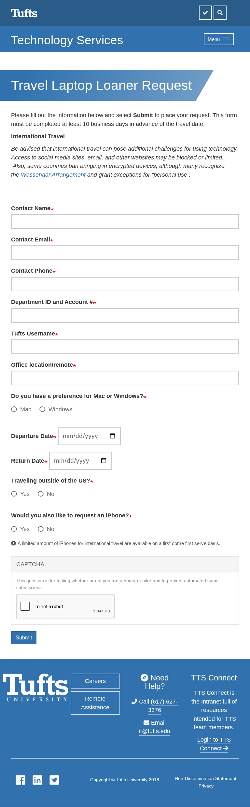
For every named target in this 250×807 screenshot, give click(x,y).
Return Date (27, 461)
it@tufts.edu (154, 731)
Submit (24, 637)
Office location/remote (42, 365)
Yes (25, 494)
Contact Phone (31, 270)
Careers (95, 681)
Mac (25, 409)
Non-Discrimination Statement (205, 778)
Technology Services (67, 40)
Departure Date (32, 436)
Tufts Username (33, 333)
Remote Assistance (95, 702)
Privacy (206, 785)
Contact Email (30, 239)
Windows (60, 409)
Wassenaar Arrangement (53, 174)
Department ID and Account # (52, 302)
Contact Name (30, 208)
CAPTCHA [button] (30, 564)
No (50, 494)
